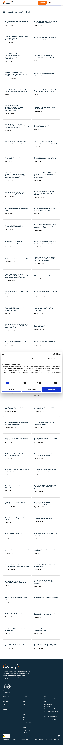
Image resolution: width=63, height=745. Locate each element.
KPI (23, 706)
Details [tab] (31, 359)
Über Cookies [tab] (52, 359)
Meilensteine (6, 701)
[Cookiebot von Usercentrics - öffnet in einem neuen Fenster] (54, 354)
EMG (24, 725)
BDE (24, 704)
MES (24, 699)
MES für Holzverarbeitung (49, 701)
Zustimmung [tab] (11, 359)
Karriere (5, 709)
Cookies (41, 739)
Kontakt (42, 3)
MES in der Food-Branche (49, 708)
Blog (4, 706)
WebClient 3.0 (26, 730)
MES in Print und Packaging (49, 719)
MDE (24, 701)
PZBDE (24, 727)
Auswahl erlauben (31, 389)
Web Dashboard (27, 722)
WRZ (24, 714)
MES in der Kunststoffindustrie (50, 711)
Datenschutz (49, 739)
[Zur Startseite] (8, 2)
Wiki (36, 739)
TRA (24, 712)
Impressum (57, 739)
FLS (24, 709)
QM (24, 717)
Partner (5, 704)
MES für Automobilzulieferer (50, 699)
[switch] (24, 383)
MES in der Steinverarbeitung (50, 716)
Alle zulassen (51, 389)
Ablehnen (11, 389)
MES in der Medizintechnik (49, 714)
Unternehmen (6, 699)
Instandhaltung (26, 732)
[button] (24, 3)
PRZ (24, 719)
